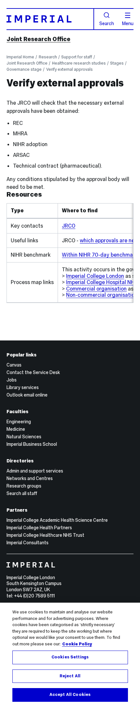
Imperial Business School (32, 444)
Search (106, 23)
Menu (127, 23)
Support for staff (76, 56)
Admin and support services (35, 471)
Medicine (16, 429)
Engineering (19, 422)
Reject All (70, 676)
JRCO (68, 225)
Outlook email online (27, 395)
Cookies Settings (70, 657)
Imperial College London (95, 276)
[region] (70, 655)
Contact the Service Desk (33, 372)
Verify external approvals (69, 69)
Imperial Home (20, 56)
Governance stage (24, 69)
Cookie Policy (77, 644)
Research (48, 56)
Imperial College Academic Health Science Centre (57, 520)
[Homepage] (50, 19)
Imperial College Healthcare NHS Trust (45, 535)
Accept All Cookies (70, 694)
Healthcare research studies (79, 63)
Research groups (24, 486)
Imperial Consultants (28, 543)
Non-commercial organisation (101, 295)
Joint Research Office (38, 39)
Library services (23, 387)
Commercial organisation (96, 288)
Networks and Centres (30, 478)
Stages (117, 63)
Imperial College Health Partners (39, 528)
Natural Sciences (24, 437)
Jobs (12, 380)
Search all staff (22, 493)
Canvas (14, 365)
